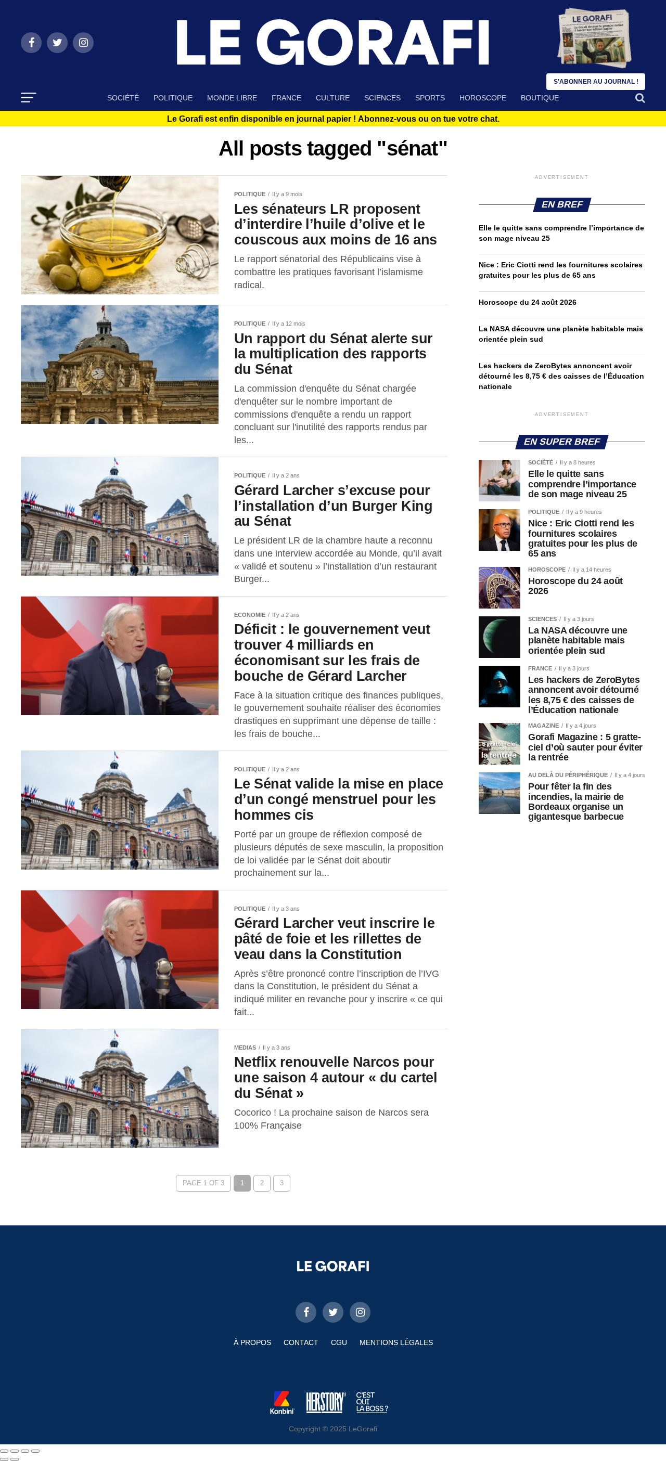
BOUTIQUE (540, 98)
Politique (173, 98)
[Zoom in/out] (35, 1451)
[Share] (14, 1451)
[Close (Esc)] (4, 1451)
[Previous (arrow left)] (4, 1459)
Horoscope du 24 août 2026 (528, 302)
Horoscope (482, 98)
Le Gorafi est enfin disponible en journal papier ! (333, 119)
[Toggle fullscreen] (25, 1451)
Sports (430, 98)
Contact (301, 1342)
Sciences (382, 98)
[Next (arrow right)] (14, 1459)
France (286, 98)
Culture (333, 98)
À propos (252, 1342)
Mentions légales (396, 1342)
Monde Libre (232, 98)
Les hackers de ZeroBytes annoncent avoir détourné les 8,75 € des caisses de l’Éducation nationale (561, 376)
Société (123, 98)
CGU (339, 1342)
